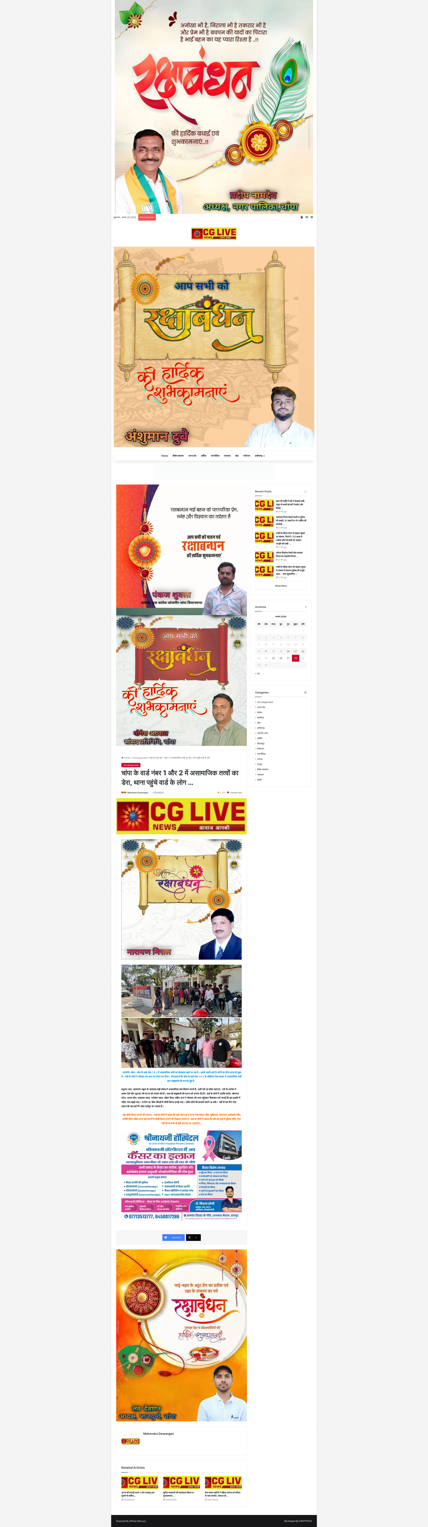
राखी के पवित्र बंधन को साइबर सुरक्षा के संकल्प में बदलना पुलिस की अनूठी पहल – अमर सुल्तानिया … (291, 761)
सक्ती (259, 970)
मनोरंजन (246, 455)
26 (281, 848)
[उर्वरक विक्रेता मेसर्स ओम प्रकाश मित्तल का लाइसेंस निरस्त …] (264, 747)
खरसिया (260, 908)
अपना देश (192, 455)
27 (288, 848)
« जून (257, 864)
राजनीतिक (215, 455)
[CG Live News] (214, 233)
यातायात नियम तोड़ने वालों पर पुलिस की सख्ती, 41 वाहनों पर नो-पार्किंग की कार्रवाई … (291, 711)
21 (295, 841)
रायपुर (259, 954)
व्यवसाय (227, 455)
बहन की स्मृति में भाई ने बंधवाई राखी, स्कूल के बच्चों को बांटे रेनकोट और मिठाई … (290, 695)
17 (266, 841)
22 (303, 841)
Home (164, 455)
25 (273, 848)
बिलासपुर (260, 934)
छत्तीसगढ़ (258, 455)
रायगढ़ (259, 949)
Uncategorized (139, 948)
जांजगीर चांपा (262, 923)
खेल (237, 455)
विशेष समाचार (178, 455)
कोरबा (259, 902)
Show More (281, 776)
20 (288, 841)
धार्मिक (203, 455)
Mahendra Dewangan (137, 983)
